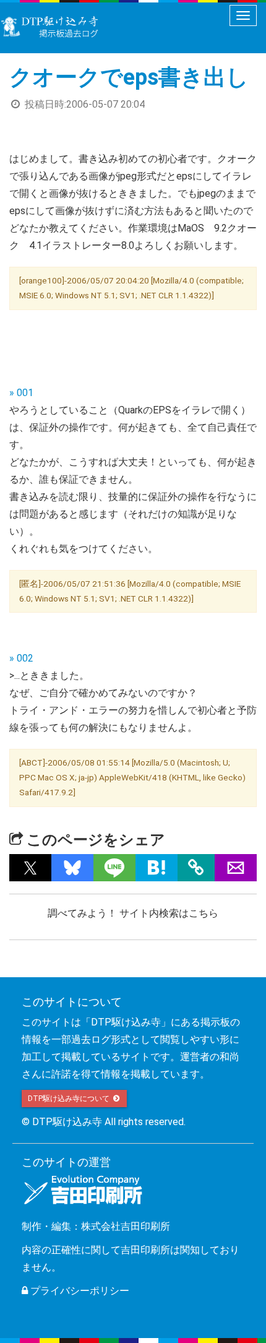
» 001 (21, 393)
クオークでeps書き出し (129, 77)
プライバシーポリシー (78, 1291)
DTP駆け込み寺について (69, 1098)
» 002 (21, 658)
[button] (30, 867)
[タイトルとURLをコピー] (196, 867)
